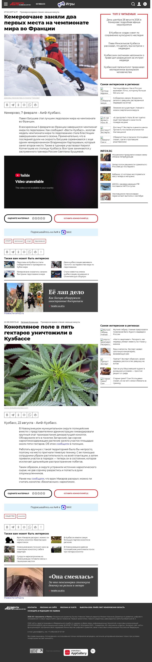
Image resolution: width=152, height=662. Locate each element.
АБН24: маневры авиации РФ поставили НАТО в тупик (125, 185)
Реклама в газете (68, 607)
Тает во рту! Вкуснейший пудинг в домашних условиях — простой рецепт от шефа (129, 371)
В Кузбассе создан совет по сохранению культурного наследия (124, 34)
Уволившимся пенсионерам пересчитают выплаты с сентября (127, 195)
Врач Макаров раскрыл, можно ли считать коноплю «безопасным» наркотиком (33, 539)
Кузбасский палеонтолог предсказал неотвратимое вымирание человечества (124, 69)
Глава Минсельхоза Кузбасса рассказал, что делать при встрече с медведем (124, 46)
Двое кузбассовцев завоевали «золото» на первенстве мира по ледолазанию (79, 264)
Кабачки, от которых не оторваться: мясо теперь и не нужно (128, 175)
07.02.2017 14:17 (11, 12)
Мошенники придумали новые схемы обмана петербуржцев (129, 156)
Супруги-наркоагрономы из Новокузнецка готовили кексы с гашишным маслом (32, 558)
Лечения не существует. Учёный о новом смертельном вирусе (128, 109)
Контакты (32, 607)
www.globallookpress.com (16, 408)
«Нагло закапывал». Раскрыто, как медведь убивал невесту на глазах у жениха (129, 341)
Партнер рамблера (53, 651)
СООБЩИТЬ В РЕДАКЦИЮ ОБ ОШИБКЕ (44, 611)
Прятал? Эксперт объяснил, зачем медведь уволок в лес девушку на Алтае (129, 361)
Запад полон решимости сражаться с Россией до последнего (129, 166)
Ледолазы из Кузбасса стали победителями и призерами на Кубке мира (31, 264)
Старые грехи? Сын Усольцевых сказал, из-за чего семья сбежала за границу (129, 380)
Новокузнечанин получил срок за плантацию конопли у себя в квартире (32, 549)
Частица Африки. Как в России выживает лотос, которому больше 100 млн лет (129, 90)
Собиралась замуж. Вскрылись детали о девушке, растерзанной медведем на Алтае (128, 100)
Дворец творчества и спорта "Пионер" (22, 98)
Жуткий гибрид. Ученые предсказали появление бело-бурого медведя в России (130, 331)
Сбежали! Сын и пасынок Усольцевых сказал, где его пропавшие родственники (130, 139)
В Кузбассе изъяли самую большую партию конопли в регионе (77, 539)
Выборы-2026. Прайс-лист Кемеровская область (102, 607)
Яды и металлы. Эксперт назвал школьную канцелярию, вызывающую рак (127, 351)
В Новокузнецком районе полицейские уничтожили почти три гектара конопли (79, 549)
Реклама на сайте (48, 607)
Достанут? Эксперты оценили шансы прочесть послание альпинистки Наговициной (130, 129)
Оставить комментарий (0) (76, 218)
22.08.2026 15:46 (11, 322)
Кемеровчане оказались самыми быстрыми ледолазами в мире (32, 273)
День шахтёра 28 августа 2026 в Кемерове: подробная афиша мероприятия (124, 22)
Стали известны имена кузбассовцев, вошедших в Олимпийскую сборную (76, 274)
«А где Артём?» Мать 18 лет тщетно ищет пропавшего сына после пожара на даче (129, 119)
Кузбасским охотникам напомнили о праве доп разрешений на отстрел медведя (124, 58)
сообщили (63, 443)
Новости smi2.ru (14, 313)
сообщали (38, 478)
